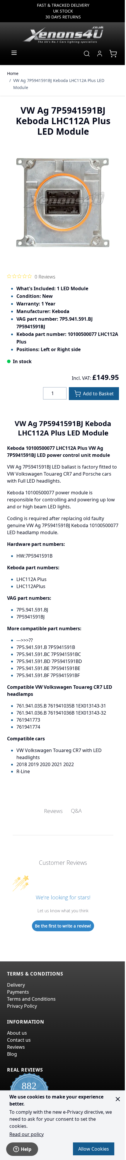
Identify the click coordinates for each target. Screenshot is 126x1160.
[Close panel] (118, 1099)
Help (26, 1149)
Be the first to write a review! (63, 926)
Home (12, 73)
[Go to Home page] (63, 34)
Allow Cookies (93, 1149)
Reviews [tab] (53, 810)
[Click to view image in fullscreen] (63, 202)
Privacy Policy (22, 1006)
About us (17, 1033)
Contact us (19, 1040)
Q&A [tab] (76, 810)
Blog (12, 1054)
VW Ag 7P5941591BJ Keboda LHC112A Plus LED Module (58, 84)
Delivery (16, 985)
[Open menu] (14, 53)
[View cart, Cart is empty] (113, 53)
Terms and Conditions (31, 999)
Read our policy (26, 1134)
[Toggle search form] (86, 53)
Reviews (16, 1047)
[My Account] (99, 53)
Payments (18, 992)
